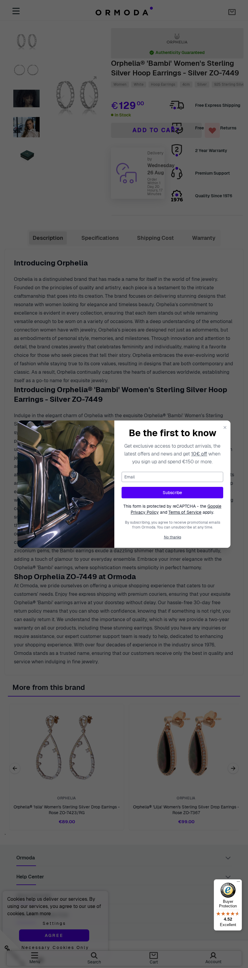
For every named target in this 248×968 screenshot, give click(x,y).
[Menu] (238, 883)
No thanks (172, 537)
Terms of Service (184, 512)
